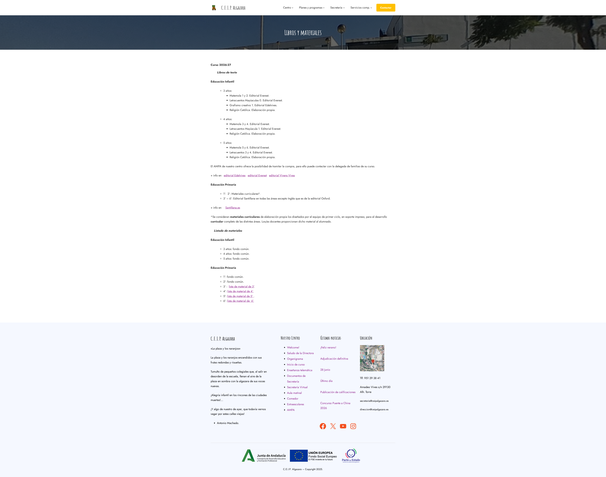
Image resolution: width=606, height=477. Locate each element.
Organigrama (295, 359)
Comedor (292, 399)
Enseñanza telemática (299, 370)
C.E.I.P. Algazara (233, 7)
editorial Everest (257, 175)
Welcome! (293, 347)
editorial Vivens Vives (282, 175)
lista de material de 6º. (240, 301)
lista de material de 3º (241, 286)
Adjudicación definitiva (334, 359)
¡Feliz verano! (328, 347)
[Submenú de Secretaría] (344, 8)
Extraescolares (295, 404)
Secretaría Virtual (297, 387)
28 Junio (325, 370)
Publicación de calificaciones (337, 392)
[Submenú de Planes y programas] (324, 8)
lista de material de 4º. (240, 291)
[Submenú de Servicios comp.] (371, 8)
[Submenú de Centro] (292, 8)
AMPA (291, 410)
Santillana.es (232, 208)
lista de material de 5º (240, 296)
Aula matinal (294, 393)
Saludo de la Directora (300, 353)
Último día (326, 381)
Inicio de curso (296, 364)
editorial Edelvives (234, 175)
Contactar (386, 7)
